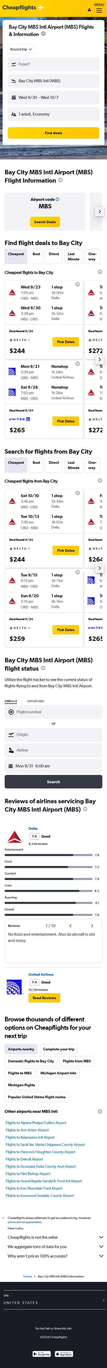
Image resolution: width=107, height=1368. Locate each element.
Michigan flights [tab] (21, 1085)
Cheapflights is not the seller (33, 1237)
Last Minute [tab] (73, 256)
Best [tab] (36, 254)
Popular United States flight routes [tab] (36, 1097)
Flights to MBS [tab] (20, 1073)
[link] (45, 222)
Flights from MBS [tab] (77, 1061)
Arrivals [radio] (11, 701)
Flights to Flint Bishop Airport (28, 1174)
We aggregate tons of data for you (37, 1246)
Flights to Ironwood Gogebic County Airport (40, 1195)
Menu (99, 5)
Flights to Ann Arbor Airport (27, 1130)
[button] (43, 34)
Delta (33, 828)
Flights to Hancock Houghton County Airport (40, 1152)
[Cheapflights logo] (19, 7)
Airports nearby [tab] (21, 1049)
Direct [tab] (54, 254)
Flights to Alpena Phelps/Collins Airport (36, 1123)
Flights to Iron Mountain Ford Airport (34, 1188)
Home (27, 1276)
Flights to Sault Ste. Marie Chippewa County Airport (45, 1144)
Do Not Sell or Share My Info (53, 1328)
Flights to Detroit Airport (24, 1159)
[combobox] (21, 49)
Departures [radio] (35, 701)
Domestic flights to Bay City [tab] (31, 1061)
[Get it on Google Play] (41, 1355)
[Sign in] (89, 10)
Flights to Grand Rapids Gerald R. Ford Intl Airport (44, 1181)
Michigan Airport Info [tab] (58, 1073)
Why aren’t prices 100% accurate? (38, 1256)
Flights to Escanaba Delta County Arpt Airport (41, 1166)
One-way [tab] (92, 256)
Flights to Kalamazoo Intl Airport (30, 1137)
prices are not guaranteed (24, 1222)
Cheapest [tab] (16, 254)
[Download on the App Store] (64, 1355)
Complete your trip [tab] (59, 1049)
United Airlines (41, 974)
